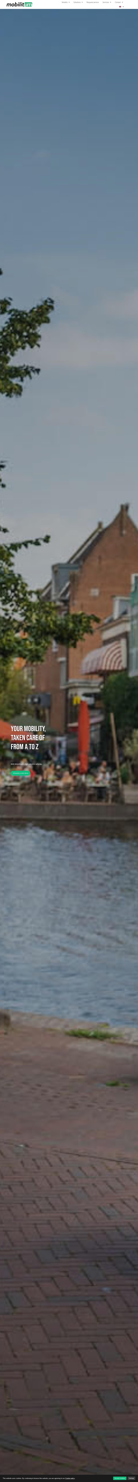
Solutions (77, 2)
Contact (118, 2)
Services (106, 2)
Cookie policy (70, 1478)
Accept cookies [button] (120, 1478)
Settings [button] (131, 1478)
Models (64, 2)
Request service (93, 2)
